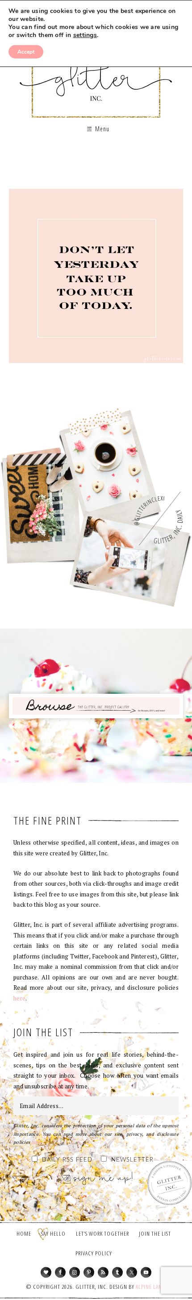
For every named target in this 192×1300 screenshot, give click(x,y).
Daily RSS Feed (67, 1160)
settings (85, 35)
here (19, 998)
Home (24, 1233)
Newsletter (132, 1160)
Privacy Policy (93, 1253)
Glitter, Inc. (96, 73)
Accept (25, 51)
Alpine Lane (150, 1287)
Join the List (155, 1233)
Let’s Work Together (102, 1233)
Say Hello (53, 1233)
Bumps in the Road (96, 279)
